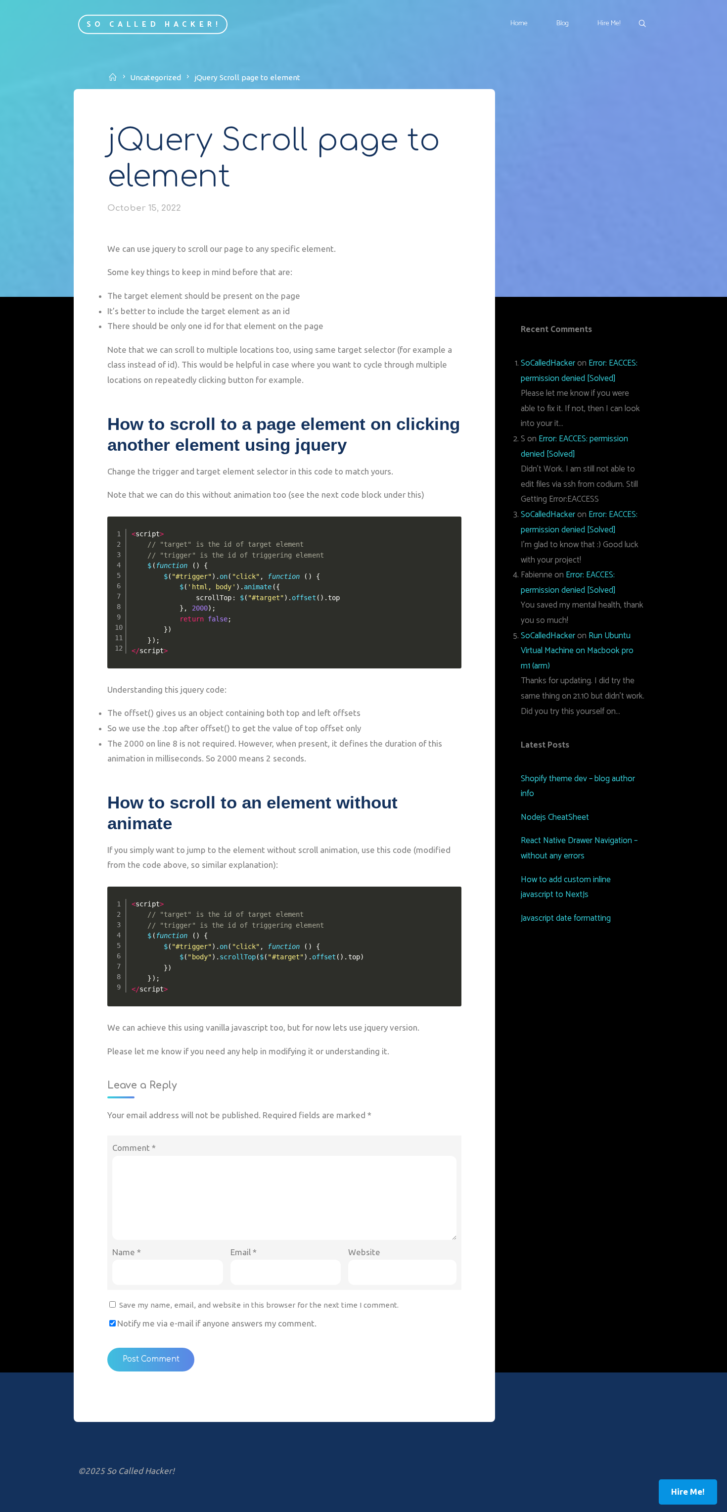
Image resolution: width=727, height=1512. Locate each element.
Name (126, 1252)
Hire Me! (688, 1491)
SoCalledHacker (548, 363)
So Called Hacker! (154, 24)
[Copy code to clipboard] (450, 537)
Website (364, 1252)
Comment (134, 1147)
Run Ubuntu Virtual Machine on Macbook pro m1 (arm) (577, 651)
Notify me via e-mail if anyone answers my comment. (217, 1323)
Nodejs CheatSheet (555, 817)
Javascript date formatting (566, 918)
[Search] (641, 24)
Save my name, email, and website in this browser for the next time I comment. (259, 1305)
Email (243, 1252)
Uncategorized (155, 77)
